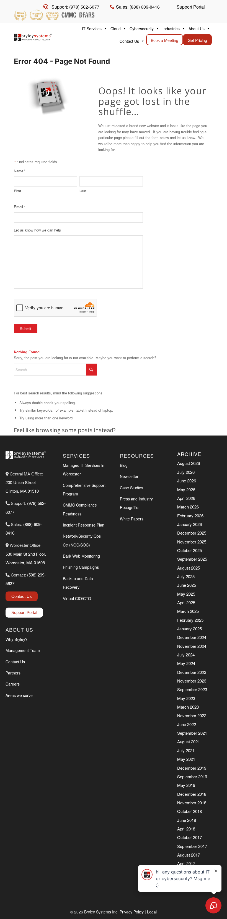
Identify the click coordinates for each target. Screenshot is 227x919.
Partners (13, 673)
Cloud (115, 28)
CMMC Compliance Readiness (80, 509)
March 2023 (188, 707)
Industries (171, 28)
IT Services (92, 28)
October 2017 (189, 837)
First (17, 190)
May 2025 (186, 594)
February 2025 (190, 620)
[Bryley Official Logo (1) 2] (33, 35)
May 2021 (186, 759)
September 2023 (192, 689)
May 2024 (186, 663)
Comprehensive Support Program (84, 489)
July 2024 (186, 655)
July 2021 (186, 750)
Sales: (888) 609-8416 (138, 7)
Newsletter (129, 476)
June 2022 (186, 724)
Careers (13, 684)
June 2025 (186, 585)
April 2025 (186, 602)
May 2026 (186, 489)
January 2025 (189, 628)
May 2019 (186, 785)
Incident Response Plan (83, 525)
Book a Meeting (164, 40)
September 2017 (192, 846)
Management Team (23, 650)
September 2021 (192, 733)
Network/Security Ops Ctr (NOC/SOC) (82, 540)
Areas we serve (19, 695)
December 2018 (191, 794)
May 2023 (186, 698)
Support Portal (191, 7)
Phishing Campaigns (81, 567)
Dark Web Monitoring (81, 556)
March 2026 (188, 507)
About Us (197, 28)
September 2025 (192, 559)
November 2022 (191, 715)
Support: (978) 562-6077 (75, 7)
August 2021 (188, 741)
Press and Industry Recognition (136, 503)
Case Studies (131, 487)
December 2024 (191, 637)
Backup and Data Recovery (78, 583)
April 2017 (186, 863)
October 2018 (189, 811)
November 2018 (191, 802)
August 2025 (188, 568)
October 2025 (189, 550)
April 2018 (186, 829)
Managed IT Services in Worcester (83, 469)
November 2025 (191, 542)
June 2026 (186, 481)
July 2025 (186, 576)
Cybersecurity (142, 28)
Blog (124, 465)
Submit (25, 329)
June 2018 (186, 820)
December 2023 (191, 672)
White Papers (131, 519)
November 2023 (191, 681)
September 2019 (192, 776)
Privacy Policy (132, 912)
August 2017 (188, 855)
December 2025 (191, 533)
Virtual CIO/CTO (77, 598)
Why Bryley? (16, 639)
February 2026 (190, 515)
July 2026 (186, 472)
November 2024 (191, 646)
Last (82, 190)
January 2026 (189, 524)
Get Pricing (197, 40)
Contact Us (129, 41)
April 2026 (186, 498)
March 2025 (188, 611)
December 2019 (191, 768)
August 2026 (188, 463)
